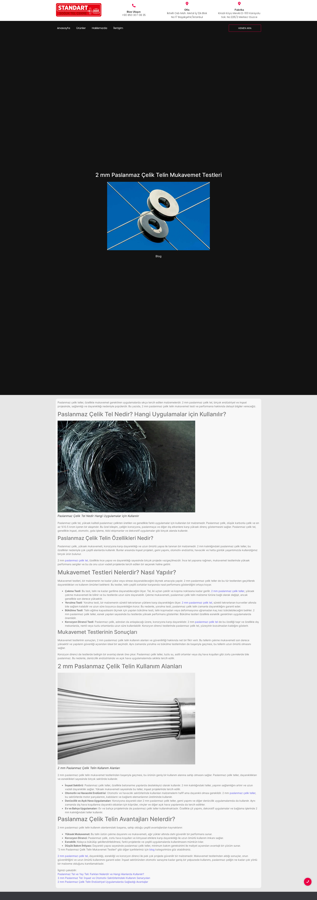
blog (152, 849)
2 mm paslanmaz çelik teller (227, 591)
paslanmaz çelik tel (76, 560)
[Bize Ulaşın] (134, 6)
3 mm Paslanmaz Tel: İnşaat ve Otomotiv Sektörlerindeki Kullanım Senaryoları (104, 877)
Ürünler (81, 28)
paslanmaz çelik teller (242, 793)
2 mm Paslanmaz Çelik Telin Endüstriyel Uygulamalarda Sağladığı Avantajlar (103, 881)
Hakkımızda (99, 28)
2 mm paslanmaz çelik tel (197, 602)
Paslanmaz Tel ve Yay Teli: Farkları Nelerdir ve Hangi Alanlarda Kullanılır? (101, 874)
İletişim (118, 28)
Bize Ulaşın (134, 11)
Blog (158, 256)
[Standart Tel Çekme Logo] (79, 10)
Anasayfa (63, 28)
